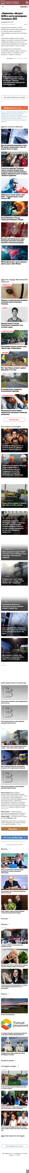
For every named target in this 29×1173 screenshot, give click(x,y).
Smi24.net (3, 665)
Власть (4, 849)
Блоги (4, 994)
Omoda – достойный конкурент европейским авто (14, 112)
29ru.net (3, 728)
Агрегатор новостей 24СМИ (14, 844)
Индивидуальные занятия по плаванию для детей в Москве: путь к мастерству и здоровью (14, 117)
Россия (4, 919)
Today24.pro (4, 1069)
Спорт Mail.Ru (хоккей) (7, 24)
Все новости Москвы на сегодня (14, 97)
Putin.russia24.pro (5, 852)
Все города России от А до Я (14, 1146)
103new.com (4, 809)
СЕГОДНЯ (17, 1155)
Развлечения (7, 1060)
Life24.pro (3, 927)
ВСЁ (11, 1153)
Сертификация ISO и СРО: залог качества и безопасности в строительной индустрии (12, 114)
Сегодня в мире (8, 1066)
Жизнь (4, 924)
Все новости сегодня (11, 426)
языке (3, 824)
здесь (19, 824)
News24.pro (4, 997)
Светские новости (4, 841)
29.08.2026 (23, 7)
